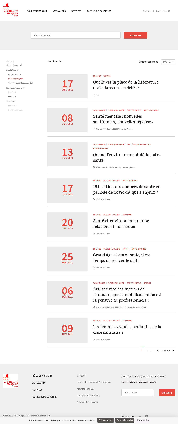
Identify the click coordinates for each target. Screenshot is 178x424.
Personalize (143, 420)
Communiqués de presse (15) (20, 83)
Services (76, 11)
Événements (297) (15, 78)
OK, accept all (106, 420)
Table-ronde (99, 110)
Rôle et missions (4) (14, 65)
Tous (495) (10, 61)
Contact (146, 11)
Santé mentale (134, 110)
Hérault (147, 283)
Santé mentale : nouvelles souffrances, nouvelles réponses (123, 119)
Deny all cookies (125, 420)
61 (157, 350)
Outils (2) (12, 96)
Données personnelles (88, 395)
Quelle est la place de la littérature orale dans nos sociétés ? (125, 85)
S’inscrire (167, 392)
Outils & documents (99, 11)
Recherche (160, 11)
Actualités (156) (14, 74)
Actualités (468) (12, 70)
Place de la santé (116, 110)
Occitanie (127, 214)
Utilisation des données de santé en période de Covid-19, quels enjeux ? (126, 190)
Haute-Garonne (151, 110)
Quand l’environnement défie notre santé (127, 158)
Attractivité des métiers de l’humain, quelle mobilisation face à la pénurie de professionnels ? (127, 295)
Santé (125, 249)
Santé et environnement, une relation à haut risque (121, 224)
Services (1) (10, 101)
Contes (107, 76)
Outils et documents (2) (15, 88)
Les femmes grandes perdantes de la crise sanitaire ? (127, 330)
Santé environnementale (139, 144)
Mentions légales (86, 388)
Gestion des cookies (87, 402)
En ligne (97, 76)
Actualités (59, 11)
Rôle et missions (37, 11)
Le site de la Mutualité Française (94, 382)
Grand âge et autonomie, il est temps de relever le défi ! (121, 258)
